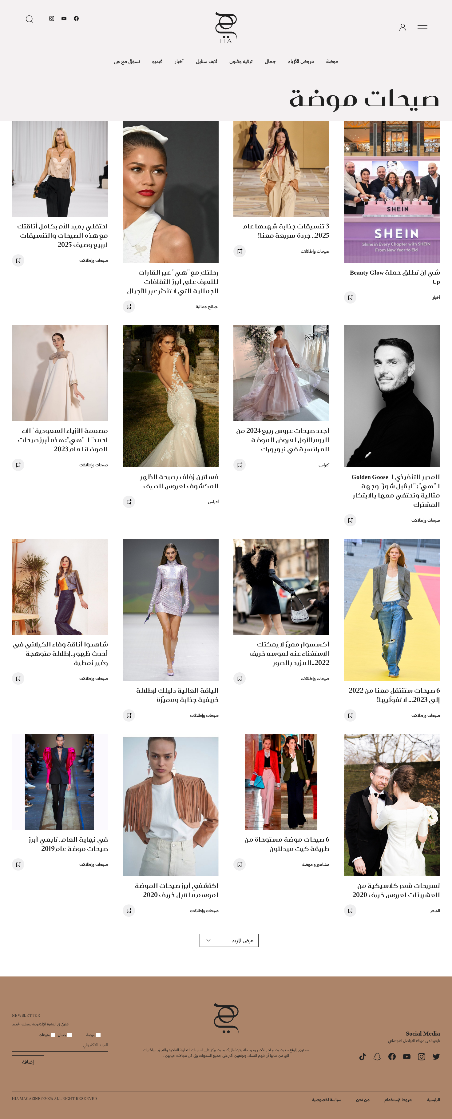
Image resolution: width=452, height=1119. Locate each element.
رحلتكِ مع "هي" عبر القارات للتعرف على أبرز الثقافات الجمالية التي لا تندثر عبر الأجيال (173, 281)
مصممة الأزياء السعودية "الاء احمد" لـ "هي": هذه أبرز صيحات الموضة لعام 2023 (63, 440)
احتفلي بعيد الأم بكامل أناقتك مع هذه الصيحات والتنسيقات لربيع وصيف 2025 (62, 235)
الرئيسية (433, 1099)
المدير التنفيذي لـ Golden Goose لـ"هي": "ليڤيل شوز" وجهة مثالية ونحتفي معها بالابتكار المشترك (395, 490)
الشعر (435, 910)
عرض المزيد (242, 940)
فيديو (157, 61)
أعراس (324, 464)
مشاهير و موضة (315, 864)
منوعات (45, 1034)
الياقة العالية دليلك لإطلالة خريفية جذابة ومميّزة (177, 695)
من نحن (363, 1099)
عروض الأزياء (301, 61)
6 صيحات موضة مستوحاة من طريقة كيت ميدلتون (286, 844)
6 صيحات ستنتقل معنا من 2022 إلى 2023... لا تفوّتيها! (394, 695)
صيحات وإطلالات (315, 251)
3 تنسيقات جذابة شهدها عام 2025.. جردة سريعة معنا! (286, 230)
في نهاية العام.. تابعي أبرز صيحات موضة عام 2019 (68, 844)
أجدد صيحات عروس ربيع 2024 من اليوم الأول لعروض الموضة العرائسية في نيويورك (282, 440)
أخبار (179, 61)
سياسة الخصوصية (326, 1099)
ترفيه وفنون (240, 61)
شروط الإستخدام (398, 1099)
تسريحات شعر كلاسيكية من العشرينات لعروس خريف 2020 (396, 890)
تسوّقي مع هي (127, 61)
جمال (270, 61)
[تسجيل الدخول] (402, 27)
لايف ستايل (206, 61)
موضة (332, 61)
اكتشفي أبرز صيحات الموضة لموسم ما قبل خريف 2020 (177, 890)
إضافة (28, 1062)
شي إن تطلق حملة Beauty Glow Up (395, 277)
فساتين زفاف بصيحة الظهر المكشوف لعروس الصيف (179, 481)
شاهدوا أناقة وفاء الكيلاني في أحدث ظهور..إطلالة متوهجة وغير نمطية (60, 653)
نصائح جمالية (207, 306)
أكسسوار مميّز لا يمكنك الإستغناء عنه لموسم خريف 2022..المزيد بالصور (289, 653)
